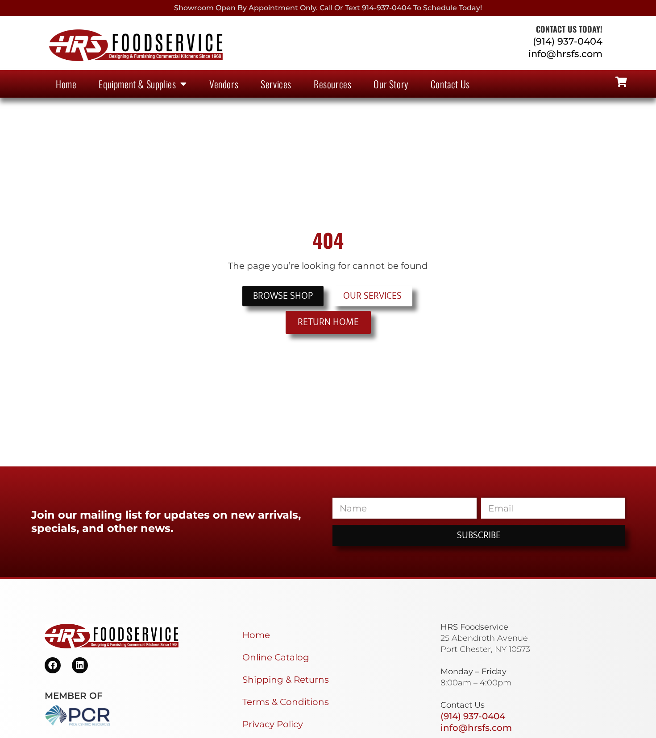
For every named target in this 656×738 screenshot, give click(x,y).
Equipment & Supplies (137, 84)
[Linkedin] (80, 665)
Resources (332, 84)
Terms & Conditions (285, 702)
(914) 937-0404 (567, 41)
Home (66, 84)
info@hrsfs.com (565, 53)
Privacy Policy (272, 724)
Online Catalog (275, 657)
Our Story (391, 84)
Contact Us (450, 84)
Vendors (223, 84)
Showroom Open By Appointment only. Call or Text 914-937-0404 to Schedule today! (328, 8)
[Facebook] (53, 665)
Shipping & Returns (285, 679)
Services (276, 84)
